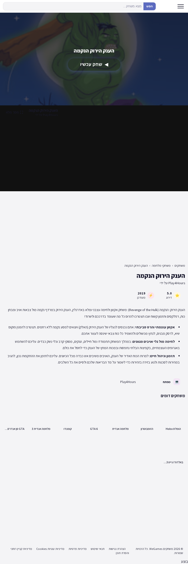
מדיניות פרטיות (78, 549)
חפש (149, 6)
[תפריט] (180, 6)
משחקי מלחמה (161, 265)
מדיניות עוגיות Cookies (50, 549)
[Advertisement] (94, 155)
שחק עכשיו (94, 64)
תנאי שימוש (98, 549)
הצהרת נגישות (117, 549)
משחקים (180, 265)
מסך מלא (12, 112)
